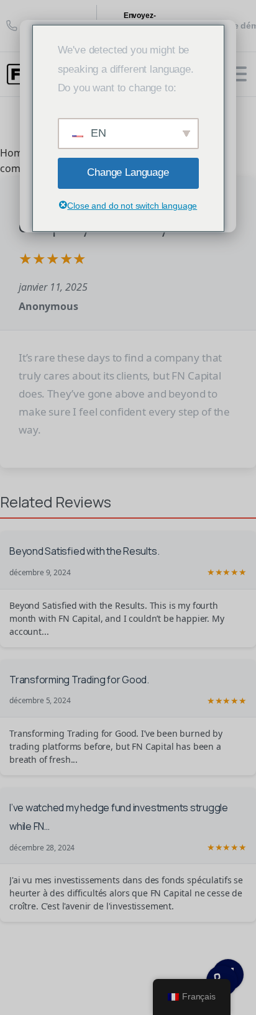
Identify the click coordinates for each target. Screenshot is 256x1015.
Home (14, 153)
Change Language (128, 172)
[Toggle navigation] (237, 73)
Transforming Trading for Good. (79, 679)
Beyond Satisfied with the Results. (84, 551)
